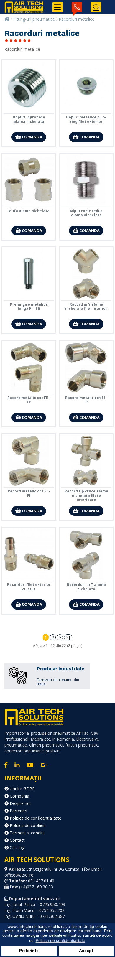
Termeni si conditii (27, 833)
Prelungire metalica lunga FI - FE (29, 306)
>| (68, 637)
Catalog (16, 847)
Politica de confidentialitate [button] (60, 940)
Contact (17, 840)
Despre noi (20, 803)
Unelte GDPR (22, 788)
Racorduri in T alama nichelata (86, 586)
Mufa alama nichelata (29, 210)
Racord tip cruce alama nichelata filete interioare (86, 495)
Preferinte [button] (29, 950)
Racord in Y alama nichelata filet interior (86, 306)
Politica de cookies (27, 825)
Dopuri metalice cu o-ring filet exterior (86, 119)
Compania (19, 796)
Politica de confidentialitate (35, 818)
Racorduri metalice (76, 19)
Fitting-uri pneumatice (34, 19)
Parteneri (18, 810)
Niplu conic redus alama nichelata (86, 213)
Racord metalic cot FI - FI (29, 493)
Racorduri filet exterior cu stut (29, 586)
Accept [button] (86, 950)
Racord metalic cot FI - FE (86, 399)
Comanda (31, 136)
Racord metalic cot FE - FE (28, 399)
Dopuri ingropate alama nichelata (29, 119)
